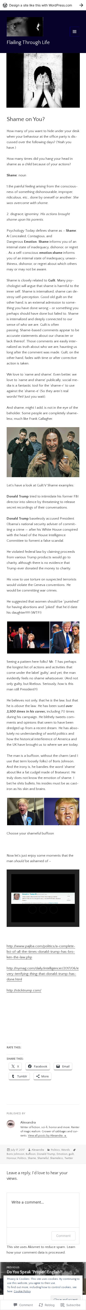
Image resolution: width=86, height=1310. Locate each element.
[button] (28, 637)
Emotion (62, 1154)
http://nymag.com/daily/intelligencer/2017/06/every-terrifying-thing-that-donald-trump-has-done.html (43, 973)
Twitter (68, 1158)
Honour (11, 1158)
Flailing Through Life (28, 42)
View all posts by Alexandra (45, 1135)
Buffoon (31, 1154)
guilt (71, 1154)
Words (65, 1149)
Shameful (43, 1158)
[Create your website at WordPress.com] (43, 5)
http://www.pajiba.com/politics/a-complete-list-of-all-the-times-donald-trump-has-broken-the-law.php (41, 951)
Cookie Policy (22, 1291)
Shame (32, 1158)
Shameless (56, 1158)
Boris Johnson (15, 1154)
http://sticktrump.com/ (24, 990)
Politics (55, 1149)
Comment (63, 1236)
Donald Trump (46, 1154)
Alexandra (38, 1149)
